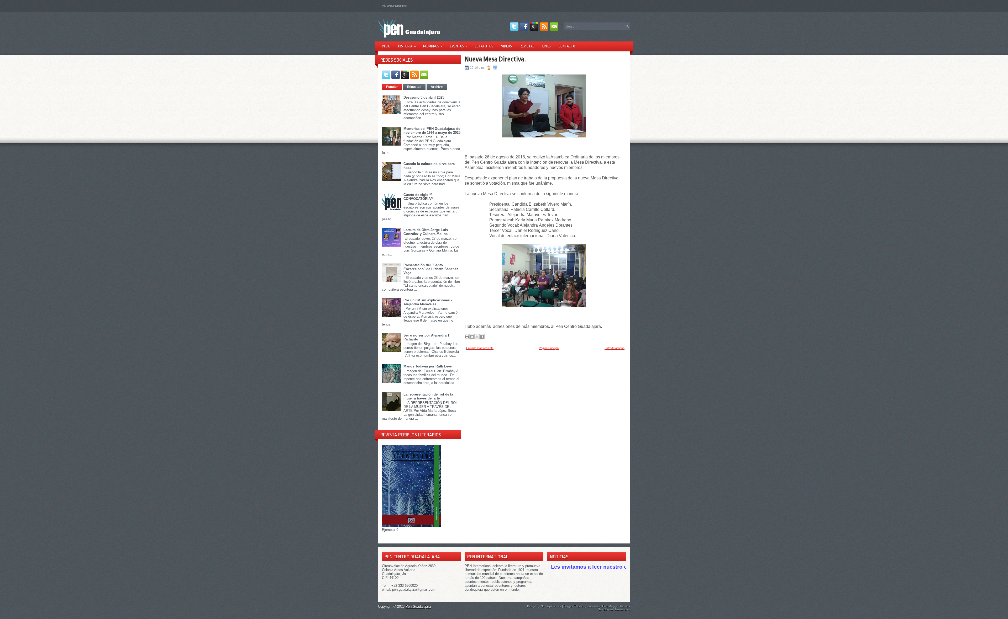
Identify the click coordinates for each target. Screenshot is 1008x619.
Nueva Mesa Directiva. (495, 59)
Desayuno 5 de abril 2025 (423, 97)
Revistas (527, 46)
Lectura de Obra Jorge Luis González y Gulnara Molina (425, 232)
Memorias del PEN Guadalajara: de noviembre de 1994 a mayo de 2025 (431, 131)
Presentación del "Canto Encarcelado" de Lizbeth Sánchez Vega (430, 269)
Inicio (386, 46)
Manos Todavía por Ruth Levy (427, 366)
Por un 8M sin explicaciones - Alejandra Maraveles (427, 302)
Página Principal (395, 6)
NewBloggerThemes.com (614, 609)
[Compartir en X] (477, 336)
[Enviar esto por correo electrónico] (467, 336)
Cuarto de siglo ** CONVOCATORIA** (418, 197)
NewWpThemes (551, 606)
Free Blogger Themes (616, 606)
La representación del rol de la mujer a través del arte (428, 396)
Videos (506, 46)
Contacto (567, 46)
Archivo (437, 87)
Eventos (459, 46)
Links (546, 46)
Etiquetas (414, 87)
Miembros (433, 46)
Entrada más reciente (480, 348)
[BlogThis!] (472, 336)
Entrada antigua (614, 348)
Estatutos (484, 46)
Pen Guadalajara (418, 607)
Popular (392, 87)
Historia (407, 46)
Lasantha (594, 606)
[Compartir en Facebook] (482, 336)
